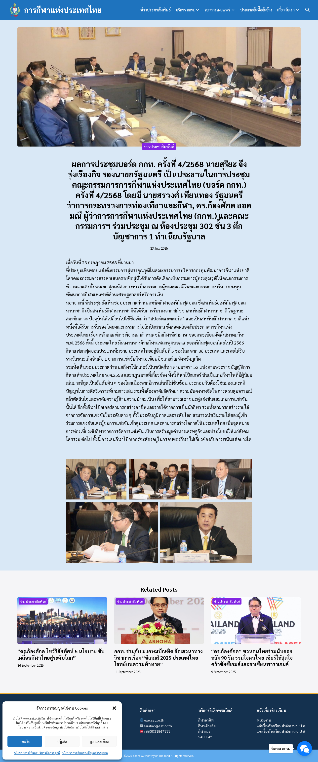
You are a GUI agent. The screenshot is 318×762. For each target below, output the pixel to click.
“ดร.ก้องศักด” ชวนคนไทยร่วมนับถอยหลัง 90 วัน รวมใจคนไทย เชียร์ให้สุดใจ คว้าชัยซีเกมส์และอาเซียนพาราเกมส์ (252, 657)
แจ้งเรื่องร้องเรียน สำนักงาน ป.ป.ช (281, 731)
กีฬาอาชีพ (206, 720)
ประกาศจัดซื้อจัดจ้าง (256, 9)
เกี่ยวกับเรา (286, 9)
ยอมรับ (25, 741)
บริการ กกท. (185, 9)
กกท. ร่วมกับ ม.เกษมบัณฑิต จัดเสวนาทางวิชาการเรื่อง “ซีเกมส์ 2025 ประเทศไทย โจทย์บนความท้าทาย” (158, 657)
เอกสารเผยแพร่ (217, 9)
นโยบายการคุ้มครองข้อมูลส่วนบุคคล (85, 753)
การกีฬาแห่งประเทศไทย (63, 10)
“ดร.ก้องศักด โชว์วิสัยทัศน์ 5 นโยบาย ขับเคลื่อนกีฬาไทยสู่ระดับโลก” (61, 654)
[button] (114, 708)
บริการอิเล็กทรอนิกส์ (215, 710)
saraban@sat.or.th (158, 726)
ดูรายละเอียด (99, 741)
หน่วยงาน (264, 720)
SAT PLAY (205, 736)
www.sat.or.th (154, 720)
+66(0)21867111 (157, 731)
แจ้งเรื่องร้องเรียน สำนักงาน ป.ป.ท (281, 726)
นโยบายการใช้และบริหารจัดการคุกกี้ (37, 753)
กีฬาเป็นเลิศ (207, 726)
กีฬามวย (204, 731)
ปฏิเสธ (62, 741)
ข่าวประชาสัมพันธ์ (155, 9)
